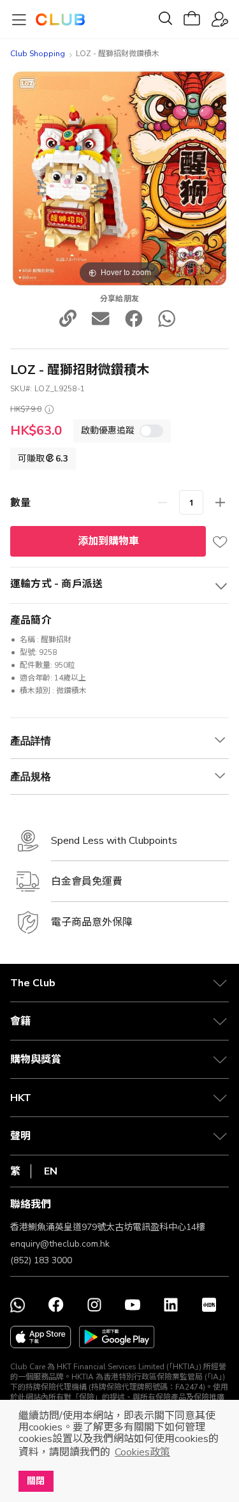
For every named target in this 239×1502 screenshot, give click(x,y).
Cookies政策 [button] (142, 1452)
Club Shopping (37, 54)
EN (50, 1171)
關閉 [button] (36, 1481)
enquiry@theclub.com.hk (60, 1244)
